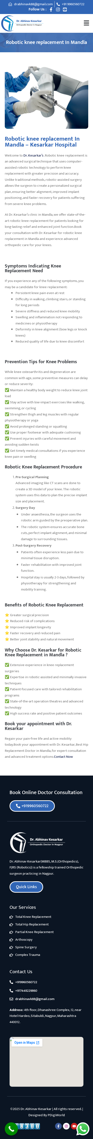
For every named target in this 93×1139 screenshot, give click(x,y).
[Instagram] (58, 9)
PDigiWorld (56, 1115)
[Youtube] (74, 1126)
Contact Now (63, 757)
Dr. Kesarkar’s (33, 155)
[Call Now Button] (11, 1128)
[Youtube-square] (65, 9)
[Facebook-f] (51, 9)
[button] (86, 23)
